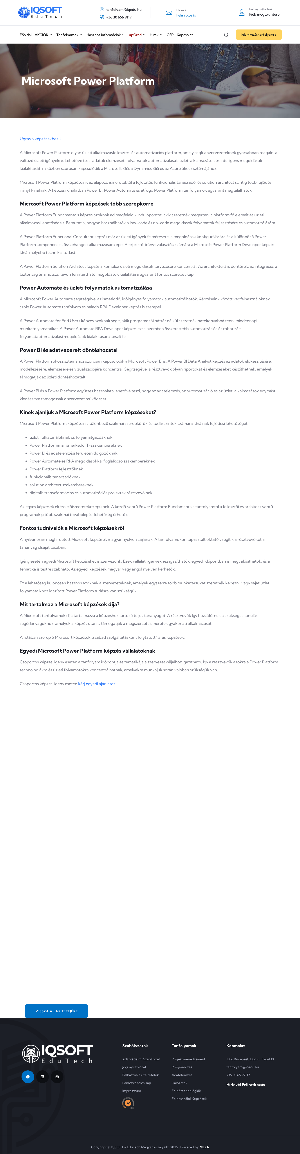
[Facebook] (28, 1076)
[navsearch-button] (226, 31)
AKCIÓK (41, 35)
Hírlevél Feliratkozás (245, 1084)
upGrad (135, 35)
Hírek (154, 35)
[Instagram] (57, 1076)
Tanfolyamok (67, 35)
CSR (170, 35)
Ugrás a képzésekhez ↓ (40, 138)
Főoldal (26, 35)
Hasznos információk (104, 35)
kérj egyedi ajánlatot (96, 683)
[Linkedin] (42, 1076)
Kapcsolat (185, 35)
